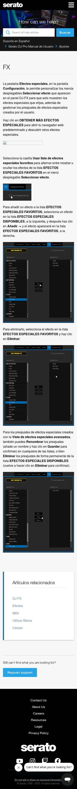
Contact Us (38, 700)
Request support (20, 672)
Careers (38, 713)
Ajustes (64, 46)
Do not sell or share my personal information (39, 779)
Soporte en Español (16, 41)
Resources (38, 720)
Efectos (17, 605)
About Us (38, 707)
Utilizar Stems (22, 620)
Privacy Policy (39, 733)
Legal (38, 726)
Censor (17, 627)
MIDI (15, 613)
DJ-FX (17, 598)
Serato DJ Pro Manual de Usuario (31, 46)
